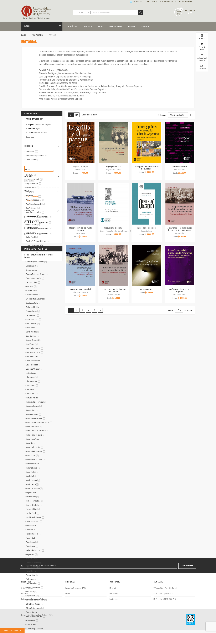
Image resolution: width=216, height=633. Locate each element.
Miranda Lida (33, 497)
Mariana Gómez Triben (36, 460)
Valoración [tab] (29, 211)
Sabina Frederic (33, 583)
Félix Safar (31, 287)
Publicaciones (38, 35)
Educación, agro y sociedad (80, 289)
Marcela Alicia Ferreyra (36, 402)
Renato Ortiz (32, 559)
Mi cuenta (113, 588)
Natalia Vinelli (33, 513)
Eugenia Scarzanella (35, 278)
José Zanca (32, 344)
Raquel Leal (32, 554)
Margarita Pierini (34, 414)
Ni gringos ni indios (113, 167)
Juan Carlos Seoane (35, 348)
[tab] (41, 126)
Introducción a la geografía (113, 228)
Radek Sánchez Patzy (35, 550)
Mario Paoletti (33, 472)
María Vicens (33, 456)
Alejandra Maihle (34, 183)
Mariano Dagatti (33, 468)
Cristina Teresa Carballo (36, 245)
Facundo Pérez (33, 282)
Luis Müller (32, 390)
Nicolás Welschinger (35, 517)
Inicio (23, 35)
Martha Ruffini (33, 476)
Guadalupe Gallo (34, 303)
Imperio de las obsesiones (146, 228)
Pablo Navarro (33, 526)
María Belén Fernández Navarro (39, 423)
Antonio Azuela (33, 225)
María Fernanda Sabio (36, 435)
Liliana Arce (32, 377)
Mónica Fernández (34, 501)
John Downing (33, 336)
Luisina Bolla (32, 394)
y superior (35, 201)
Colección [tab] (28, 146)
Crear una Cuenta (169, 2)
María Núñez (32, 443)
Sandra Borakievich (35, 587)
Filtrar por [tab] (30, 113)
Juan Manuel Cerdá (35, 352)
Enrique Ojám (33, 266)
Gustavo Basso (33, 311)
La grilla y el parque (80, 167)
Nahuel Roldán (33, 509)
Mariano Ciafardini (34, 464)
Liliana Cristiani (33, 381)
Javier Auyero (33, 332)
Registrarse (113, 599)
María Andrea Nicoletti (36, 418)
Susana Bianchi (33, 612)
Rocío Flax (31, 571)
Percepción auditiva (180, 167)
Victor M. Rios (33, 625)
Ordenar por (162, 115)
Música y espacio (146, 289)
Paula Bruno (32, 542)
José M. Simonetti (34, 340)
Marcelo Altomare (34, 406)
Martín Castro (33, 484)
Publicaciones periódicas (37, 156)
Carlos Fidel (32, 237)
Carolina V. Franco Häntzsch (38, 241)
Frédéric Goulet (33, 291)
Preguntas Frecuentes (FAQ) (75, 588)
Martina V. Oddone (34, 489)
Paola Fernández (34, 534)
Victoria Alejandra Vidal (36, 629)
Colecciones (32, 151)
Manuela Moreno (34, 398)
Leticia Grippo (33, 373)
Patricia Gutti (32, 538)
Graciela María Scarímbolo (37, 299)
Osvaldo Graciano (34, 522)
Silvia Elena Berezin (35, 604)
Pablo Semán (32, 530)
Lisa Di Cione (32, 385)
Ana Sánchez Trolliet (35, 212)
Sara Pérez (32, 592)
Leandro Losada (34, 365)
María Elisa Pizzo (34, 427)
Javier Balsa (32, 328)
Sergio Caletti (33, 596)
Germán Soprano (34, 295)
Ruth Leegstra (33, 579)
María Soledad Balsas (36, 451)
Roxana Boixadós (34, 575)
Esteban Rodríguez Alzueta (37, 274)
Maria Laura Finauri (35, 439)
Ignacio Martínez (34, 319)
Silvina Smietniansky (35, 608)
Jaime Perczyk (33, 324)
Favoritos (153, 2)
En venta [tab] (28, 176)
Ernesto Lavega (33, 270)
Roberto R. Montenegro (36, 563)
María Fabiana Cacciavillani (38, 431)
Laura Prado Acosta (35, 361)
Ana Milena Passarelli (36, 204)
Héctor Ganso (33, 315)
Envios (67, 594)
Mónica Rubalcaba (34, 505)
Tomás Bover (32, 620)
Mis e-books (113, 594)
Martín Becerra (33, 480)
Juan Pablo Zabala (34, 357)
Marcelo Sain (32, 410)
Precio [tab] (27, 191)
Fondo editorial (33, 160)
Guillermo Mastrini (34, 307)
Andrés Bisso (33, 221)
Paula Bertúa (32, 546)
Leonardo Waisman (35, 369)
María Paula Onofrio (35, 447)
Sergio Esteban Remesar (37, 600)
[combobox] (108, 12)
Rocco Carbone (33, 567)
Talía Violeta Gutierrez (36, 616)
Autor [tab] (27, 170)
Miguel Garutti (33, 493)
